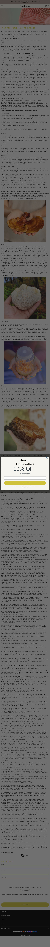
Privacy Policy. (25, 486)
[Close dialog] (47, 458)
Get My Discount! (25, 483)
